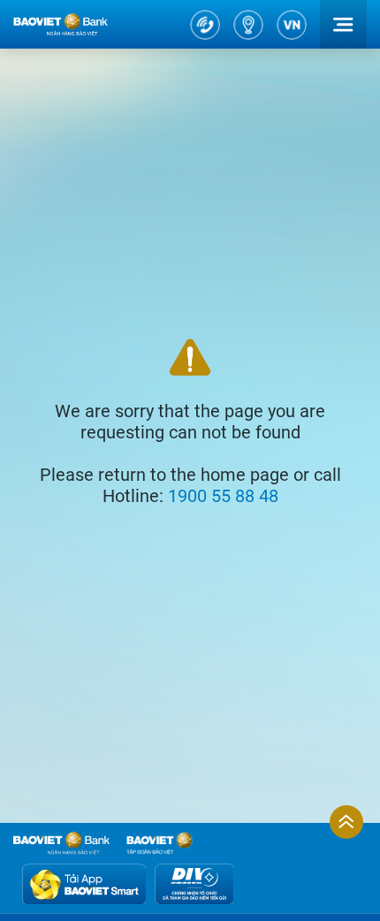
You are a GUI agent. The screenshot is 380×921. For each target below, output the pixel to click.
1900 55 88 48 (223, 495)
